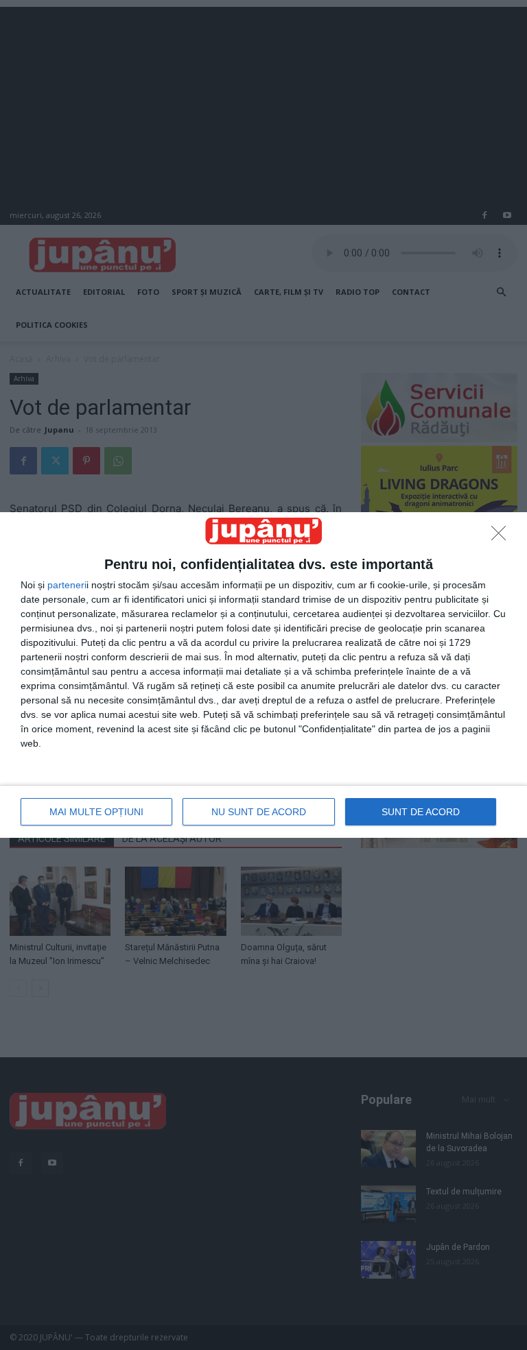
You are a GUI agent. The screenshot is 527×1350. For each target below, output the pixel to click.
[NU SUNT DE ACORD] (502, 537)
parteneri (66, 585)
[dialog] (263, 675)
